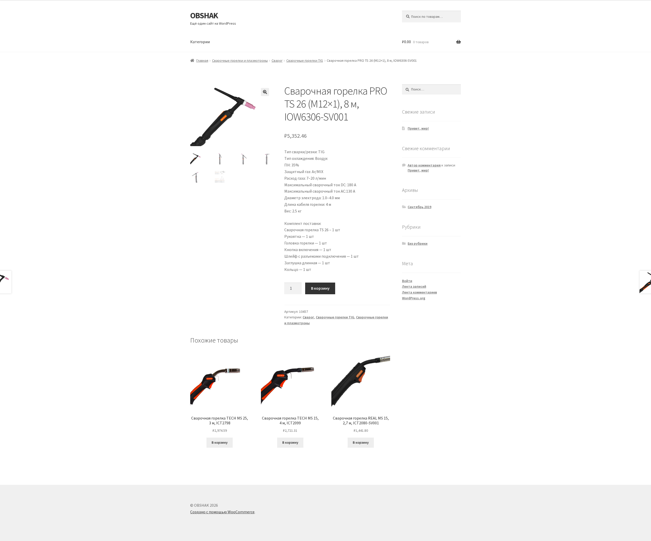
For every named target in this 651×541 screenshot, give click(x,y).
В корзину (320, 288)
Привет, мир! (418, 128)
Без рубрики (417, 243)
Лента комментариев (419, 292)
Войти (407, 281)
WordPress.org (413, 298)
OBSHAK (204, 15)
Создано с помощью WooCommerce (222, 511)
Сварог (277, 60)
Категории (200, 41)
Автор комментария (424, 165)
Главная (202, 60)
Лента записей (414, 286)
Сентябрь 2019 (419, 207)
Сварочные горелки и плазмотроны (240, 60)
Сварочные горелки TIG (304, 60)
